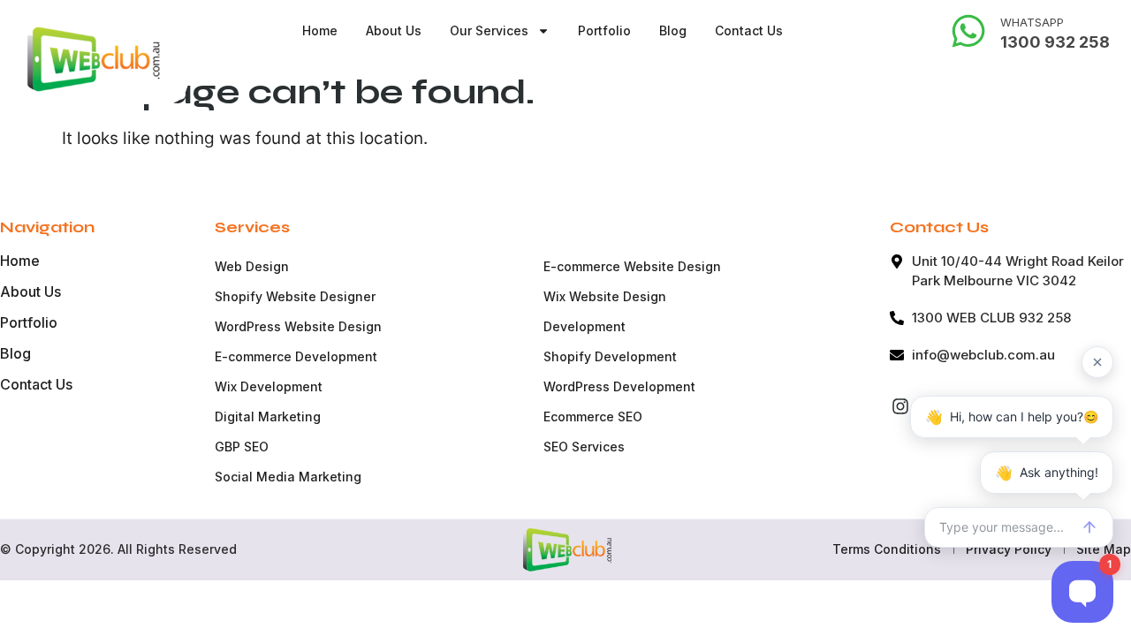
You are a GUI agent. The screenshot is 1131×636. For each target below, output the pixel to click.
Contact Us (749, 30)
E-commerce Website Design (632, 266)
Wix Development (269, 386)
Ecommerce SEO (592, 416)
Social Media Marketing (288, 476)
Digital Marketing (268, 416)
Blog (673, 30)
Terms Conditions (886, 548)
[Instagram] (900, 406)
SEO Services (584, 446)
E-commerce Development (296, 356)
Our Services (489, 30)
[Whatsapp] (968, 30)
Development (584, 326)
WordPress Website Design (298, 326)
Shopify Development (610, 356)
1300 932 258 (1055, 42)
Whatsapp (1032, 22)
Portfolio (604, 30)
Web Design (252, 266)
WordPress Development (619, 386)
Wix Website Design (604, 296)
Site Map (1103, 548)
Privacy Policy (1008, 548)
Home (320, 30)
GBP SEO (242, 446)
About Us (393, 30)
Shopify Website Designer (295, 296)
